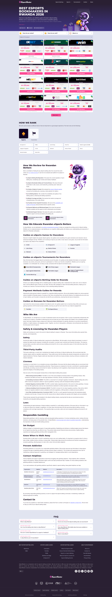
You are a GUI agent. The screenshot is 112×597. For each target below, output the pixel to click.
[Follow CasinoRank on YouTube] (85, 571)
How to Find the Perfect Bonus (67, 551)
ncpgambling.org (47, 475)
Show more (55, 115)
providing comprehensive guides (50, 227)
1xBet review (31, 56)
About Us (87, 548)
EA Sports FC (46, 558)
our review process (33, 172)
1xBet (26, 551)
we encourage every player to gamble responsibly (68, 420)
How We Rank (87, 555)
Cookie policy (43, 595)
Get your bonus (31, 53)
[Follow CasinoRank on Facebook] (76, 571)
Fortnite (47, 551)
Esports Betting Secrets (67, 558)
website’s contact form (75, 502)
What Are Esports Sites (67, 548)
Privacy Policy (87, 558)
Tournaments (77, 2)
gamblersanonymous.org (48, 471)
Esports (68, 2)
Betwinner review (56, 56)
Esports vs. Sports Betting (67, 553)
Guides (85, 2)
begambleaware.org (47, 479)
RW (20, 571)
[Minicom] (36, 583)
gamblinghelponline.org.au (49, 488)
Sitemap (85, 595)
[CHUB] (49, 583)
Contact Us (87, 551)
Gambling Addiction (72, 595)
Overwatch (46, 548)
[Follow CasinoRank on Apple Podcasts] (91, 571)
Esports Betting (59, 2)
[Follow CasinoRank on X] (82, 571)
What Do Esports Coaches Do (67, 555)
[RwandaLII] (41, 583)
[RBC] (59, 583)
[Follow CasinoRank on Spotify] (88, 571)
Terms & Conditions (29, 595)
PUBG (46, 553)
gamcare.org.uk (46, 484)
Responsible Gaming (56, 595)
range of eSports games (56, 189)
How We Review (87, 553)
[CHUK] (68, 583)
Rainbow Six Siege (46, 555)
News (91, 2)
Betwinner (26, 548)
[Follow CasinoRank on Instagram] (79, 571)
